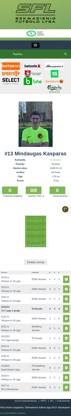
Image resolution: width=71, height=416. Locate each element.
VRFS (43, 401)
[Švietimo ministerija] (35, 33)
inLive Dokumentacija (26, 401)
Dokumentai (63, 401)
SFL (52, 401)
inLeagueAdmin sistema (12, 413)
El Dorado (56, 160)
